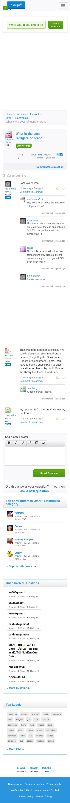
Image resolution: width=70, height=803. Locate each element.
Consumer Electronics (28, 114)
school (51, 740)
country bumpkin (24, 539)
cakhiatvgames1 (19, 624)
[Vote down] (27, 154)
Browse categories (34, 784)
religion (19, 719)
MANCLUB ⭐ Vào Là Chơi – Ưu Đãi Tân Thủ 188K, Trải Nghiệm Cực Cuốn (23, 650)
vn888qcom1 (17, 592)
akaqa (50, 735)
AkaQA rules (16, 790)
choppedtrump (12, 415)
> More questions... (19, 688)
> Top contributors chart (22, 566)
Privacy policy (26, 796)
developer (12, 714)
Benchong (32, 388)
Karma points (41, 790)
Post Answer (49, 473)
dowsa (30, 247)
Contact (55, 790)
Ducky (18, 552)
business (12, 735)
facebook (57, 714)
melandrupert (12, 188)
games (24, 714)
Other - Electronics (17, 118)
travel (23, 724)
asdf (10, 719)
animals (35, 714)
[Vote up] (18, 154)
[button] (9, 443)
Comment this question (49, 166)
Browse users (15, 784)
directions (12, 724)
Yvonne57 (10, 355)
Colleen (19, 526)
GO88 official (17, 677)
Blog (49, 796)
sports (30, 740)
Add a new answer (16, 437)
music (41, 724)
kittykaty (10, 139)
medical (40, 740)
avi (21, 740)
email (23, 735)
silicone (46, 719)
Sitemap (40, 796)
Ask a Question (55, 25)
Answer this (23, 145)
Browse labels (53, 784)
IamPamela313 (35, 199)
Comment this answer (31, 191)
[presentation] (9, 443)
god (28, 719)
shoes (30, 730)
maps (39, 730)
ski (30, 735)
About (29, 790)
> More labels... (16, 749)
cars (50, 724)
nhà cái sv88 (17, 667)
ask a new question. (35, 491)
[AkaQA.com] (14, 5)
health (45, 714)
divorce (39, 735)
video (20, 730)
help (32, 724)
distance (12, 740)
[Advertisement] (35, 75)
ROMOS (19, 513)
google (11, 730)
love (36, 719)
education (51, 730)
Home (9, 114)
